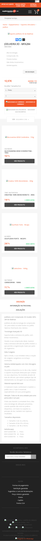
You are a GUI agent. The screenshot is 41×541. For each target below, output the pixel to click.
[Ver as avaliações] (8, 49)
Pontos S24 (20, 503)
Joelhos (5, 27)
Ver (19, 119)
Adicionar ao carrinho (26, 103)
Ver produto (19, 161)
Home (5, 25)
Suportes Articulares (28, 25)
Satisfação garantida (20, 488)
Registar (33, 457)
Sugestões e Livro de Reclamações (20, 491)
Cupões (20, 500)
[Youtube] (25, 470)
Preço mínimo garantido (20, 494)
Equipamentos (14, 25)
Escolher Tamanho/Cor (12, 86)
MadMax (7, 47)
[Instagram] (20, 470)
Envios (20, 497)
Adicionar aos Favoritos (25, 111)
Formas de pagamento (20, 485)
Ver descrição (29, 72)
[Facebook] (16, 470)
